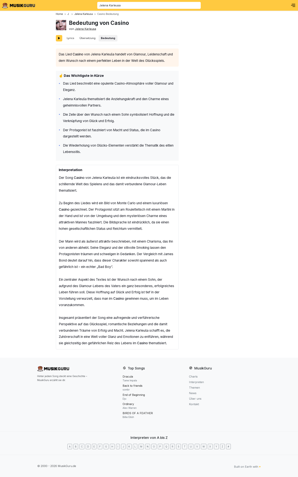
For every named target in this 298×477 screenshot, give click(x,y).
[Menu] (293, 5)
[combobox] (149, 5)
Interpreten (196, 382)
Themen (194, 387)
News (192, 393)
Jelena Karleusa (85, 29)
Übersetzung (88, 38)
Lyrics (70, 38)
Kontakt (194, 404)
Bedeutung (108, 38)
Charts (193, 376)
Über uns (195, 398)
